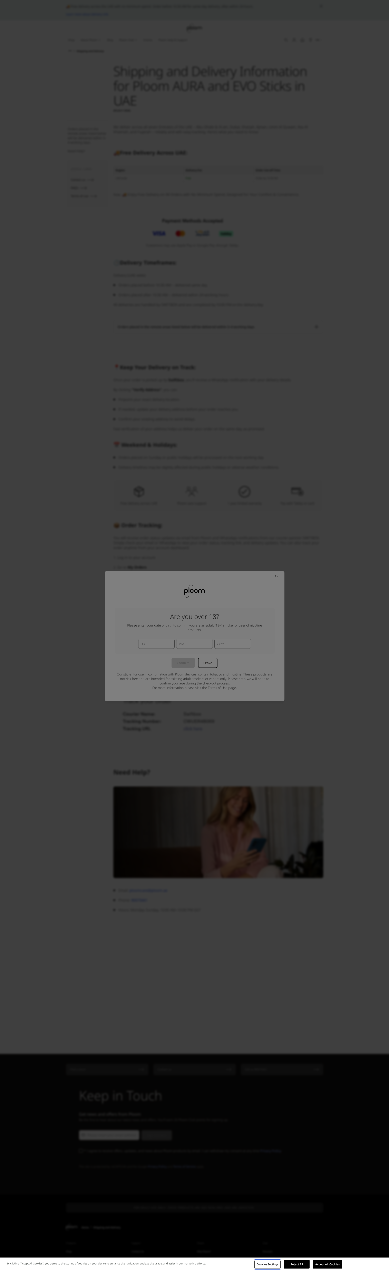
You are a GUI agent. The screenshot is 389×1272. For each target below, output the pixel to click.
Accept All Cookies (327, 1264)
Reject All (297, 1264)
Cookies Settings (267, 1264)
